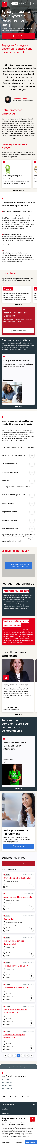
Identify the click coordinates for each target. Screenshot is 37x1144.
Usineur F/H (8, 919)
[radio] (14, 3)
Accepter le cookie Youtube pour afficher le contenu (19, 565)
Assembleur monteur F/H (15, 987)
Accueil (3, 1067)
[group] (18, 3)
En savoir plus (21, 846)
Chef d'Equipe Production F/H (17, 878)
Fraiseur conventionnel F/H (16, 966)
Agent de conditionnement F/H (18, 897)
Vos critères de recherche (23, 864)
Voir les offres (21, 36)
